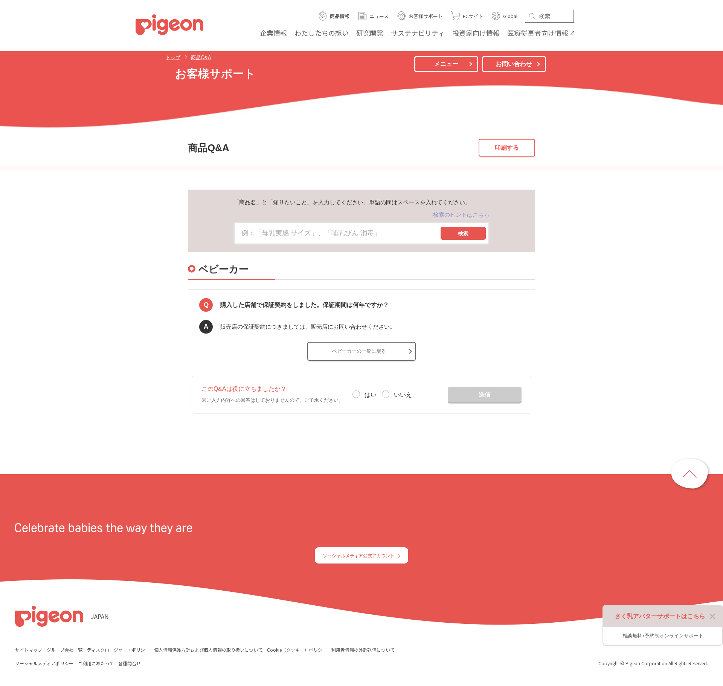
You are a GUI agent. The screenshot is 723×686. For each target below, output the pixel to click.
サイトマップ (28, 649)
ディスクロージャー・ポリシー (118, 649)
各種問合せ (129, 663)
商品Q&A (201, 57)
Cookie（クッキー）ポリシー (297, 649)
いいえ (403, 395)
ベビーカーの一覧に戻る (359, 351)
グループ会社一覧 (64, 649)
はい (371, 395)
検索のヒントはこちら (461, 214)
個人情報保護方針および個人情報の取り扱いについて (208, 649)
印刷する (507, 147)
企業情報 (273, 33)
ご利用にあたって (96, 663)
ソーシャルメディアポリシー (44, 663)
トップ (173, 57)
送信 (485, 394)
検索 (463, 233)
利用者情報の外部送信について (363, 649)
